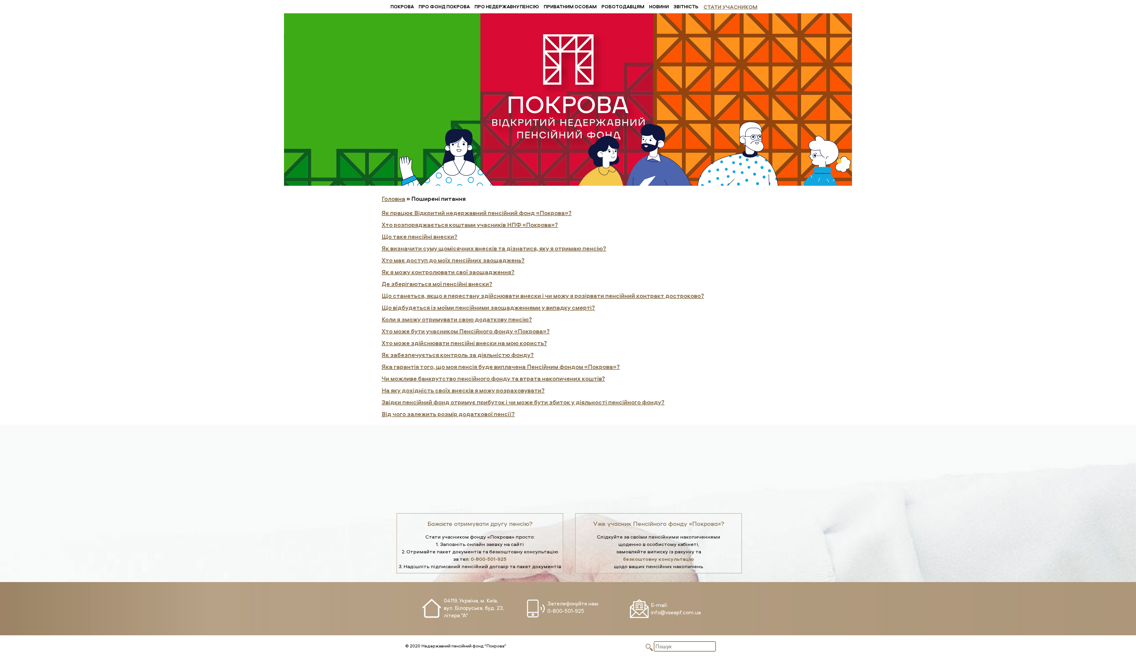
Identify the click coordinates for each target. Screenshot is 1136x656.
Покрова (402, 6)
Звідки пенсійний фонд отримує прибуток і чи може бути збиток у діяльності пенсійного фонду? (523, 402)
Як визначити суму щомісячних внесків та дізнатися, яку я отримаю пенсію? (494, 248)
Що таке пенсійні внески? (419, 236)
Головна (393, 199)
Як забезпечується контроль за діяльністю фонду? (458, 355)
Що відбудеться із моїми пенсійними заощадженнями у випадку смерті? (488, 307)
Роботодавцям (622, 6)
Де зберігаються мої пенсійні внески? (437, 284)
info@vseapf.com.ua (676, 612)
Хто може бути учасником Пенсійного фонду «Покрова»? (466, 331)
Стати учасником (730, 7)
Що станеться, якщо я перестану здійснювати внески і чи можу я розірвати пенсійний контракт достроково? (543, 296)
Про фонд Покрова (444, 6)
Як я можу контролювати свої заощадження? (448, 272)
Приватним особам (570, 6)
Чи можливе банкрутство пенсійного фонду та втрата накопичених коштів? (493, 378)
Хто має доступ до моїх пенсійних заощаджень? (453, 260)
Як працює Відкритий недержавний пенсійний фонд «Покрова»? (477, 213)
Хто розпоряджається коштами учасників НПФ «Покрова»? (470, 225)
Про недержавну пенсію (507, 6)
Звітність (686, 6)
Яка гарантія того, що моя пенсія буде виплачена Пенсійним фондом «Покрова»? (501, 367)
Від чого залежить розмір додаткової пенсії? (448, 414)
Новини (659, 6)
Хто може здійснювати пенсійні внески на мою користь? (464, 343)
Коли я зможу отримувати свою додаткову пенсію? (457, 319)
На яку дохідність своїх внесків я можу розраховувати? (463, 390)
